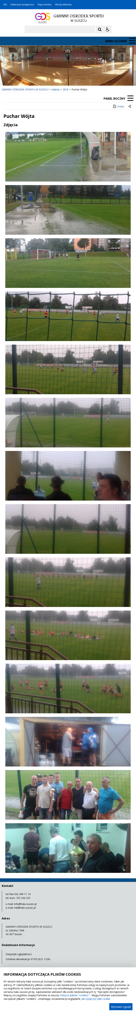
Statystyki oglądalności (19, 954)
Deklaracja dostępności (22, 5)
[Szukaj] (100, 29)
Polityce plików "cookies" (75, 995)
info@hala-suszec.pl (25, 904)
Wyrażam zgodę (121, 1006)
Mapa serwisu (45, 5)
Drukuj (120, 106)
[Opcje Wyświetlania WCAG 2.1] (108, 29)
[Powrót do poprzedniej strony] (130, 106)
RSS (5, 5)
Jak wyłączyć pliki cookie (95, 998)
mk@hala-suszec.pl (25, 907)
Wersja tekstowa (63, 5)
